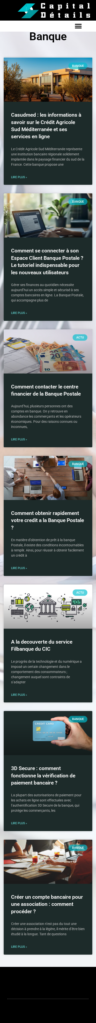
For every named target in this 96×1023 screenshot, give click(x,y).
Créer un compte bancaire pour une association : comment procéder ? (47, 904)
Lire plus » (19, 177)
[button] (78, 26)
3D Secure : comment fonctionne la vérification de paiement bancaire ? (43, 775)
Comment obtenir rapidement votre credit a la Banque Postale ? (47, 520)
